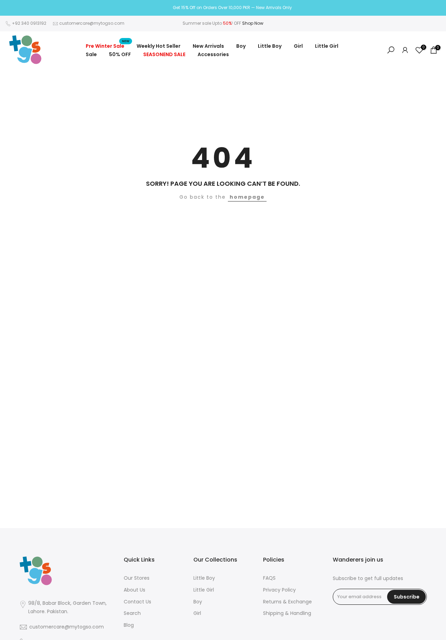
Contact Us (137, 602)
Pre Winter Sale (108, 45)
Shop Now (252, 23)
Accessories (213, 54)
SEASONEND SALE (164, 54)
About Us (134, 590)
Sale (91, 54)
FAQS (269, 578)
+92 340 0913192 (29, 23)
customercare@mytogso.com (91, 23)
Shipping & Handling (287, 613)
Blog (129, 625)
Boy (241, 46)
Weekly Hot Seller (158, 46)
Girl (298, 46)
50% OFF (120, 54)
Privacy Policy (279, 590)
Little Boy (270, 46)
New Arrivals (208, 46)
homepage (247, 196)
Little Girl (326, 46)
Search (132, 613)
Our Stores (136, 578)
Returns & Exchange (287, 602)
